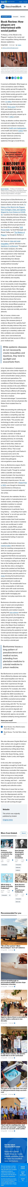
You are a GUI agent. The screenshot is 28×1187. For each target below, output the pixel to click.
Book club (22, 16)
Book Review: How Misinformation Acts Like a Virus (14, 728)
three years (11, 107)
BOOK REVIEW (5, 189)
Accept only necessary (23, 1174)
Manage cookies (23, 1167)
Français (25, 1)
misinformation (6, 546)
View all (24, 833)
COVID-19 (18, 870)
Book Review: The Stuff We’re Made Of (15, 733)
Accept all (23, 1179)
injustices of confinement (9, 246)
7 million (11, 117)
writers (20, 131)
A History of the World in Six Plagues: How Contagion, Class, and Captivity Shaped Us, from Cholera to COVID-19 (13, 210)
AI (9, 895)
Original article (8, 820)
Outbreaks (18, 867)
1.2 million (8, 102)
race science (13, 612)
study (3, 576)
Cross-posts (15, 16)
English (20, 1)
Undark (19, 45)
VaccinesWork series (6, 16)
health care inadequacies (17, 128)
